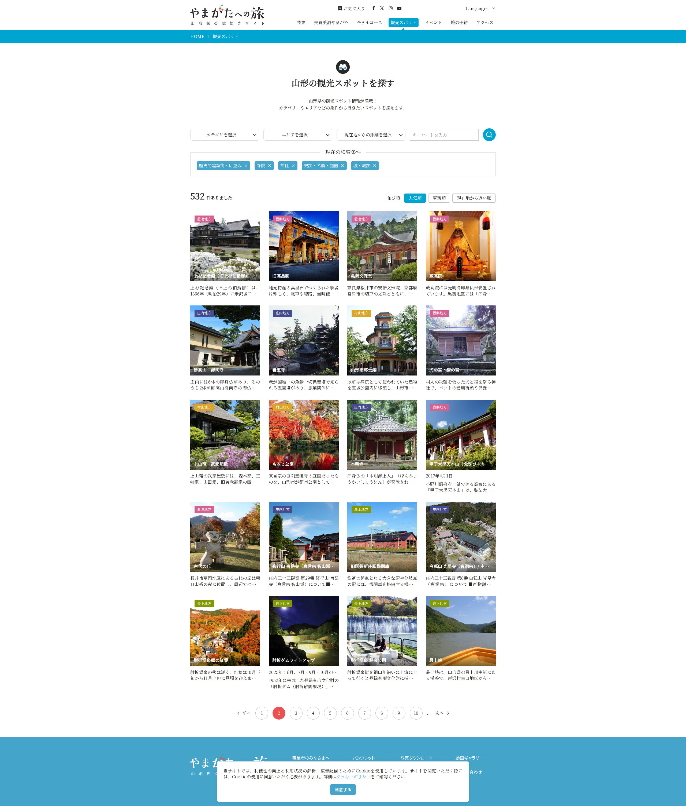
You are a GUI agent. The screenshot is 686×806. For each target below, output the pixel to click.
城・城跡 (361, 165)
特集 (301, 22)
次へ (439, 713)
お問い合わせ (469, 772)
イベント (433, 22)
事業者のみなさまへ (311, 757)
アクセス (485, 22)
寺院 (261, 165)
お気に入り (354, 8)
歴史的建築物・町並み (220, 165)
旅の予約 (459, 22)
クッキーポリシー (353, 777)
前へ (247, 713)
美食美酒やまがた (331, 22)
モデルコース (369, 22)
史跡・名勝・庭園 (321, 165)
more (195, 213)
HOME (197, 36)
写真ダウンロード (416, 757)
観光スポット (403, 22)
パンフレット (364, 757)
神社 (284, 165)
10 (416, 713)
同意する (343, 789)
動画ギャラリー (469, 757)
